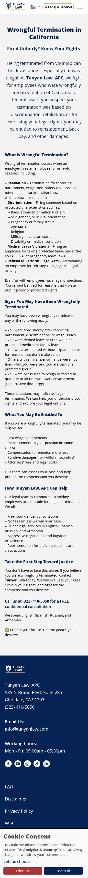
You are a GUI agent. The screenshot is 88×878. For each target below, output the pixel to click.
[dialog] (44, 853)
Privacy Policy (19, 811)
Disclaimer (16, 799)
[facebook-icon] (8, 763)
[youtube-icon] (17, 763)
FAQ (9, 787)
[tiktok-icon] (36, 763)
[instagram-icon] (27, 763)
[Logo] (15, 8)
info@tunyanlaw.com (26, 729)
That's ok (63, 870)
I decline (23, 870)
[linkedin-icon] (46, 763)
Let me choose (17, 861)
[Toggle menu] (80, 7)
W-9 (9, 823)
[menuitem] (29, 789)
